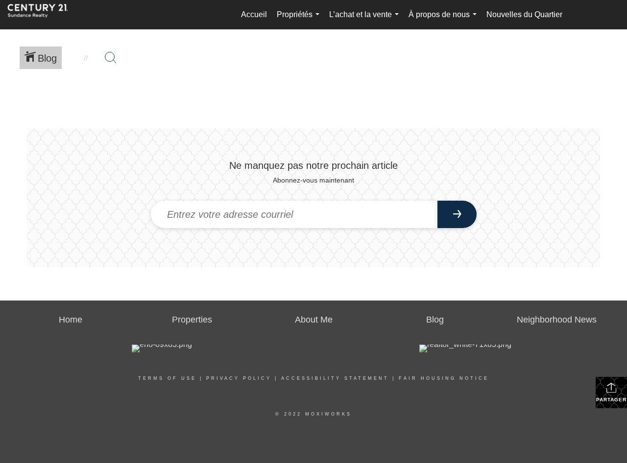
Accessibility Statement (335, 378)
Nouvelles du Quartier (524, 14)
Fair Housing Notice (444, 378)
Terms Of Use (167, 378)
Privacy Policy (238, 378)
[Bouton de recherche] (110, 58)
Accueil (254, 14)
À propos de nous (445, 19)
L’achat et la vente (366, 19)
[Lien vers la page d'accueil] (42, 14)
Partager (611, 399)
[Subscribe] (457, 214)
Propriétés (300, 19)
